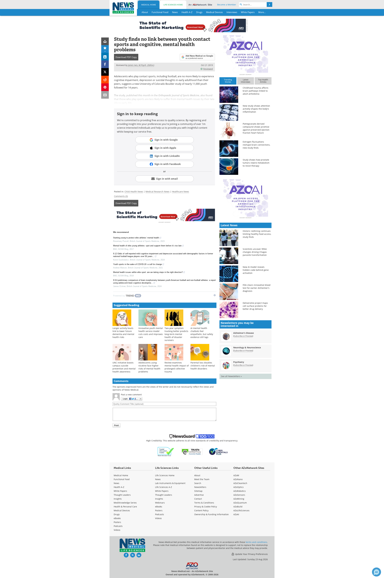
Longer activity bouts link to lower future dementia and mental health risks (123, 333)
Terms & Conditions (204, 502)
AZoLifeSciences (241, 510)
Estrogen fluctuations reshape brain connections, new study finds (256, 144)
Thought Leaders (122, 494)
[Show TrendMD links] (214, 295)
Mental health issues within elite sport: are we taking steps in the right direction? (148, 272)
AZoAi (236, 514)
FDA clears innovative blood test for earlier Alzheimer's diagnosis (256, 288)
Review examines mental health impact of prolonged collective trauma (177, 367)
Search (197, 483)
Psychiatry (238, 362)
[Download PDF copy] (105, 41)
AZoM (236, 475)
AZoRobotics (239, 491)
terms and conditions (256, 542)
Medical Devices (122, 510)
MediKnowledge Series (125, 502)
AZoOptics (238, 487)
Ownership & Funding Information (211, 514)
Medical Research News (158, 191)
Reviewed (208, 68)
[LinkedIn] (105, 56)
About (197, 475)
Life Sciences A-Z (163, 487)
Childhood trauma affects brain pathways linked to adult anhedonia (255, 90)
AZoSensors (239, 494)
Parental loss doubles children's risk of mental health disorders (202, 365)
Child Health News (133, 191)
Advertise (199, 494)
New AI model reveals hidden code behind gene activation (256, 270)
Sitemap (198, 491)
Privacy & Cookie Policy (205, 506)
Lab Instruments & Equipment (170, 483)
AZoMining (238, 498)
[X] (105, 72)
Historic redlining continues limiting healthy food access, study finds (257, 234)
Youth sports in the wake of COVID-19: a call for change (137, 264)
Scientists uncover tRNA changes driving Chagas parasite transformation (255, 252)
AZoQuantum (240, 502)
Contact (198, 498)
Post (116, 425)
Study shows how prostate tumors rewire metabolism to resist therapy (256, 162)
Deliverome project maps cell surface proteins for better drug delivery (255, 306)
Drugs (117, 514)
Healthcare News (180, 191)
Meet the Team (201, 479)
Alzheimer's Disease (243, 333)
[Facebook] (105, 64)
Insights (118, 498)
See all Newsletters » (231, 376)
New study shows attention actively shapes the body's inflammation (256, 108)
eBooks (117, 518)
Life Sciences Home (173, 4)
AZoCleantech (240, 483)
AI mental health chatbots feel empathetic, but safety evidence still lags (201, 333)
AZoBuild (237, 506)
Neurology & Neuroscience (247, 347)
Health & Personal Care (125, 506)
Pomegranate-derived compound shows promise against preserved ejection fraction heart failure (256, 128)
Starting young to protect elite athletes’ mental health (136, 238)
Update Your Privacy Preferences (251, 554)
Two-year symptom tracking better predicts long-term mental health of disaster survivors (176, 334)
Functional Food (122, 479)
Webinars (160, 502)
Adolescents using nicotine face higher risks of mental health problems (149, 367)
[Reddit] (105, 79)
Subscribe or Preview (243, 336)
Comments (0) (121, 196)
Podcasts (118, 526)
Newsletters (200, 487)
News (116, 483)
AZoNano (238, 479)
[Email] (105, 95)
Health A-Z (119, 487)
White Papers (120, 491)
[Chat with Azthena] (376, 572)
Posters (117, 522)
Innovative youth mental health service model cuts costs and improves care (150, 333)
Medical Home (148, 4)
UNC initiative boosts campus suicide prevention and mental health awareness (124, 367)
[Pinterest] (105, 87)
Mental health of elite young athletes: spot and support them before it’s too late (147, 246)
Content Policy (201, 510)
